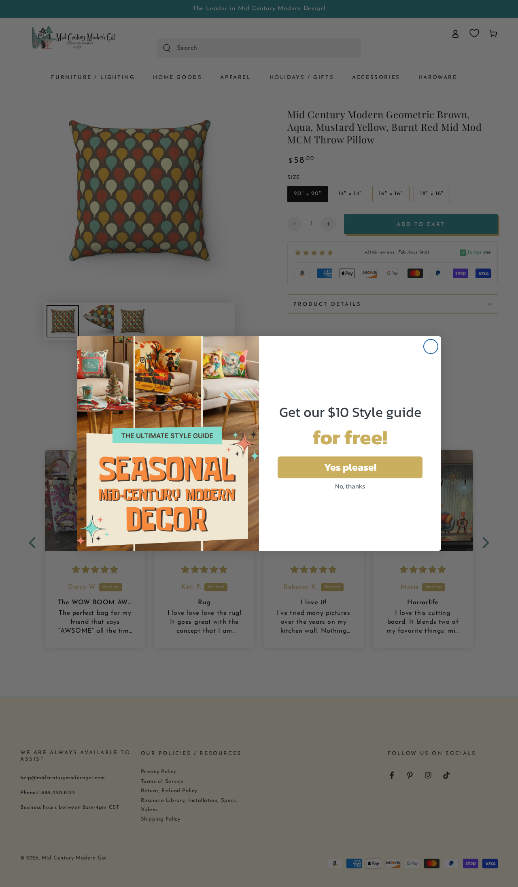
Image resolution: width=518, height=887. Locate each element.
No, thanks (350, 486)
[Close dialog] (431, 346)
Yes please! (350, 467)
